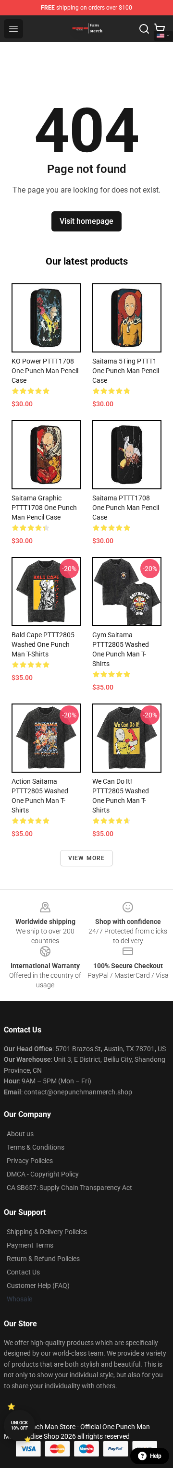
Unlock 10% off (19, 1425)
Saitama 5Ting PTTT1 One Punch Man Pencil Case (125, 370)
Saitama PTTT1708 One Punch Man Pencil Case (125, 507)
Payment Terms (30, 1245)
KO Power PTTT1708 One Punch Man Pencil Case (45, 370)
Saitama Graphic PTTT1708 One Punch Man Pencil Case (44, 507)
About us (20, 1134)
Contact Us (23, 1272)
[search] (144, 29)
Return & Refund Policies (43, 1258)
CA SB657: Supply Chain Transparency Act (69, 1187)
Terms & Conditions (35, 1147)
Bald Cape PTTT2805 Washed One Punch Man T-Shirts (43, 644)
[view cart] (159, 29)
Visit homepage (86, 221)
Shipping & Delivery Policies (47, 1232)
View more (86, 858)
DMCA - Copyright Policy (43, 1174)
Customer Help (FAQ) (38, 1285)
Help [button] (155, 1456)
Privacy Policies (30, 1161)
